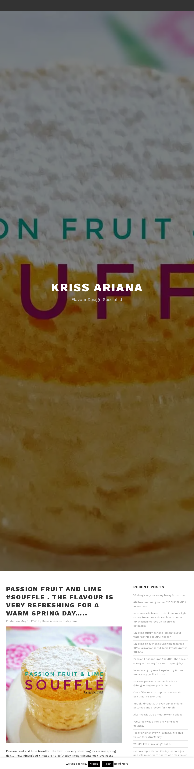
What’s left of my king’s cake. (152, 744)
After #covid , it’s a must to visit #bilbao (157, 714)
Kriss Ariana (97, 287)
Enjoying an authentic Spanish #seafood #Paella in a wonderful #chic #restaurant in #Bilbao (160, 648)
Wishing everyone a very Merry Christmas (159, 595)
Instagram (70, 621)
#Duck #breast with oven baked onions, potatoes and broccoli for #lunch (158, 705)
